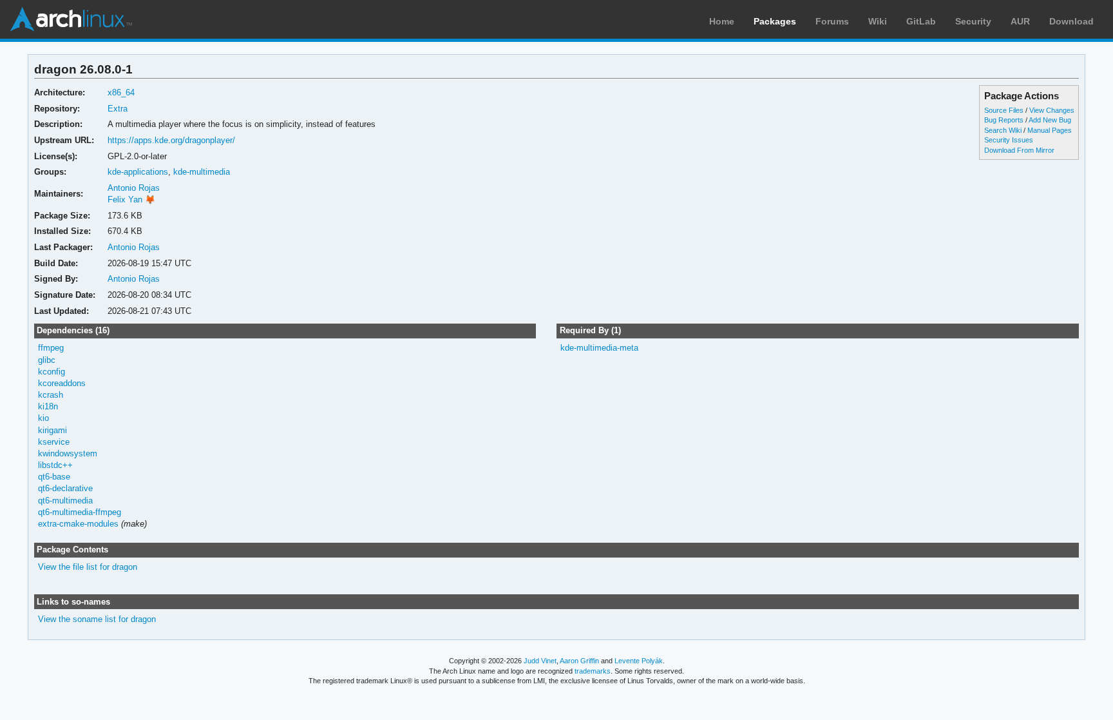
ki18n (48, 406)
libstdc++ (55, 465)
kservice (54, 442)
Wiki (877, 21)
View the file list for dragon (87, 567)
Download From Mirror (1019, 150)
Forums (832, 21)
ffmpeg (51, 348)
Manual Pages (1049, 130)
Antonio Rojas (134, 188)
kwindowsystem (67, 453)
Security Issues (1008, 140)
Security (973, 21)
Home (721, 21)
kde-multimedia (201, 172)
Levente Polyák (638, 661)
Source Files (1003, 110)
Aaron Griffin (579, 661)
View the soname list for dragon (97, 619)
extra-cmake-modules (78, 524)
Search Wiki (1003, 130)
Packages (775, 21)
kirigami (52, 430)
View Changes (1051, 110)
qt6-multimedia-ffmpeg (79, 512)
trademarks (593, 671)
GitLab (921, 21)
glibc (46, 360)
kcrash (50, 395)
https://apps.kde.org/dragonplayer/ (171, 140)
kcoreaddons (62, 383)
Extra (118, 108)
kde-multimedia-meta (599, 348)
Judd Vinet (540, 661)
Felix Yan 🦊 (131, 199)
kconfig (51, 371)
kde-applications (138, 172)
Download (1071, 21)
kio (43, 418)
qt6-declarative (65, 488)
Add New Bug (1050, 120)
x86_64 (121, 92)
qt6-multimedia (65, 500)
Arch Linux (71, 19)
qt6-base (54, 477)
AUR (1020, 21)
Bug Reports (1003, 120)
